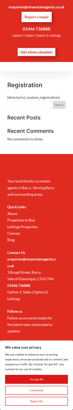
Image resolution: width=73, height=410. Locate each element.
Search (59, 104)
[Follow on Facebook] (32, 43)
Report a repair (37, 17)
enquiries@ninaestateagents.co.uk (36, 7)
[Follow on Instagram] (40, 43)
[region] (36, 375)
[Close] (68, 344)
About (12, 213)
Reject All (36, 401)
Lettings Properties (22, 227)
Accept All (36, 379)
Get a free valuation (36, 52)
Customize (36, 390)
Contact (14, 233)
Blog (11, 240)
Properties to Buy (21, 220)
